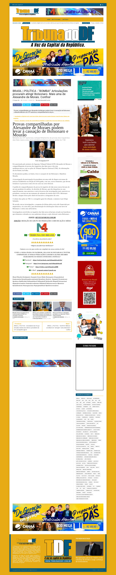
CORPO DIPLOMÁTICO (90, 423)
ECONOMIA (87, 433)
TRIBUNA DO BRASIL (80, 490)
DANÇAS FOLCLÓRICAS (91, 425)
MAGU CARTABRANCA (80, 467)
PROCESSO (90, 477)
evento (92, 446)
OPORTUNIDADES (88, 473)
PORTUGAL (98, 475)
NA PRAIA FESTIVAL (95, 471)
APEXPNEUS (85, 406)
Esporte (87, 444)
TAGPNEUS (98, 486)
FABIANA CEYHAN (85, 448)
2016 (86, 400)
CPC (97, 423)
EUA (88, 446)
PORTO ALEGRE (91, 475)
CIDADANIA (97, 417)
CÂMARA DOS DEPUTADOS (90, 415)
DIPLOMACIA (78, 431)
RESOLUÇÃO (94, 479)
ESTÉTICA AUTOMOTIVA (81, 446)
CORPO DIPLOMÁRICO (80, 423)
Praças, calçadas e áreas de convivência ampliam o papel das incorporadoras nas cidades (79, 23)
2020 (93, 400)
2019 (89, 400)
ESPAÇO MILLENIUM (80, 444)
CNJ (88, 419)
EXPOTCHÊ (78, 448)
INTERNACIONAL (79, 459)
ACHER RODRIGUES (87, 404)
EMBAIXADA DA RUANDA (92, 436)
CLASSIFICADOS (79, 419)
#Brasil (78, 398)
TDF (80, 488)
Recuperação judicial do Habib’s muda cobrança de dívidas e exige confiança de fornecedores (89, 559)
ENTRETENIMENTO (93, 442)
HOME (48, 19)
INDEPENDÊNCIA (79, 456)
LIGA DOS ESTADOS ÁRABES (90, 465)
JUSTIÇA (83, 463)
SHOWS (86, 484)
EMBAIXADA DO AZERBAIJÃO (81, 438)
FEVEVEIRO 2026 (97, 450)
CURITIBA (83, 425)
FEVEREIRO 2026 (89, 450)
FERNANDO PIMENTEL (80, 450)
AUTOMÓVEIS (89, 408)
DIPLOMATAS (85, 431)
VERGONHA (78, 492)
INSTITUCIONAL (56, 19)
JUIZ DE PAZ (96, 461)
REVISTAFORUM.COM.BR (45, 217)
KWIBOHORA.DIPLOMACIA (92, 463)
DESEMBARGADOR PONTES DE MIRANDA (92, 427)
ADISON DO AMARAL (96, 404)
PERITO (94, 473)
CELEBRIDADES (85, 417)
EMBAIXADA (97, 433)
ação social (79, 404)
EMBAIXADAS (94, 440)
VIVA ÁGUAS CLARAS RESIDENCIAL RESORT (84, 494)
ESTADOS (93, 444)
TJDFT (84, 488)
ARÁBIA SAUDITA (96, 406)
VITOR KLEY (89, 492)
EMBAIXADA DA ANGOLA (81, 436)
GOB (91, 452)
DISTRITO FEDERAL (93, 431)
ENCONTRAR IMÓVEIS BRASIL (82, 442)
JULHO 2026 (78, 463)
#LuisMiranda (96, 398)
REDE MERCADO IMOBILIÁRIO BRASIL (83, 479)
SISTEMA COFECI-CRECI (80, 486)
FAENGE (92, 448)
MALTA (97, 467)
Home (94, 569)
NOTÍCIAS (65, 19)
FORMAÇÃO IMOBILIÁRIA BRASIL (82, 452)
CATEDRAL (78, 417)
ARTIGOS (78, 408)
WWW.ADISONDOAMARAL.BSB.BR (82, 496)
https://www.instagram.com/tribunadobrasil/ (48, 263)
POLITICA (78, 475)
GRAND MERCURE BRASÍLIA (81, 454)
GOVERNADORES (97, 452)
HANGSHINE (96, 454)
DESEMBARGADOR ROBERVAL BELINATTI (84, 429)
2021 (96, 400)
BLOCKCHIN (95, 412)
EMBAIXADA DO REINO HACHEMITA (83, 440)
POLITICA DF (84, 475)
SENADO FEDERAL (79, 484)
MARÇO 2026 (78, 469)
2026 (84, 402)
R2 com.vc (96, 477)
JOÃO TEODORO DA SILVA (81, 461)
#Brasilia (83, 398)
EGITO (92, 433)
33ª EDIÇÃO (88, 402)
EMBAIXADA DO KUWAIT (93, 438)
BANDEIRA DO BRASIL (87, 412)
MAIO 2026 (92, 467)
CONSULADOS (90, 421)
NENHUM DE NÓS (79, 473)
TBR (77, 488)
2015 (83, 400)
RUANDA (90, 482)
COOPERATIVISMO (98, 421)
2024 (77, 402)
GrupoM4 (90, 454)
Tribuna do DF (89, 490)
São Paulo (96, 482)
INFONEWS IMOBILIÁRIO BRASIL (90, 456)
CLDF (85, 419)
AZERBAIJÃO (78, 412)
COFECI (92, 419)
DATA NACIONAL (79, 427)
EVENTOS (97, 446)
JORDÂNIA (90, 461)
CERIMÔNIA (91, 417)
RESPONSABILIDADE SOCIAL (81, 482)
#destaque (89, 398)
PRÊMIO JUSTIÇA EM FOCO (81, 477)
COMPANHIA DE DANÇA (81, 421)
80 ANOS (94, 402)
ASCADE (83, 408)
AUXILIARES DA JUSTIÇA (81, 410)
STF (93, 486)
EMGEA (99, 440)
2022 (99, 400)
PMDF (99, 473)
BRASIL (100, 412)
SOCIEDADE (89, 486)
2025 (80, 402)
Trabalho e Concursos (92, 488)
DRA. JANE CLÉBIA (79, 433)
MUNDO (88, 471)
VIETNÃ (83, 492)
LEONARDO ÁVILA (79, 465)
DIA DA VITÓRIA (97, 429)
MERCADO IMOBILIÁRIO (80, 471)
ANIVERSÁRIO (79, 406)
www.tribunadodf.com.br (43, 100)
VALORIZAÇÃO (96, 490)
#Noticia (78, 400)
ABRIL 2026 (99, 402)
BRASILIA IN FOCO (79, 415)
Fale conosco (100, 569)
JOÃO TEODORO (88, 459)
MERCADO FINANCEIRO (87, 469)
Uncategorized (51, 23)
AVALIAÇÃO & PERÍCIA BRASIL (93, 410)
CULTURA (78, 425)
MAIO (88, 467)
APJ (90, 406)
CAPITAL (98, 415)
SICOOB (90, 484)
